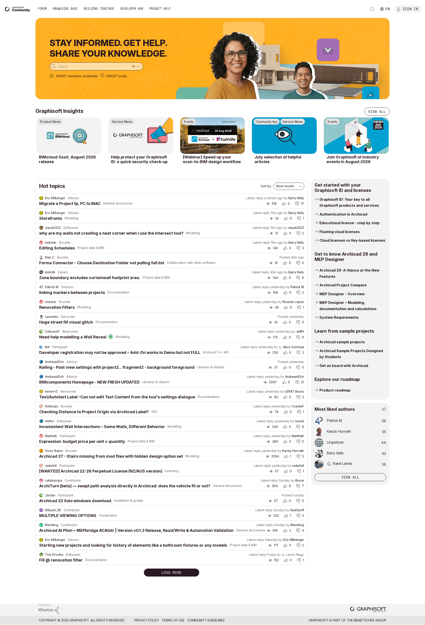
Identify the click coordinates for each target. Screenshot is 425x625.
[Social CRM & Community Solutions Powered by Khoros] (49, 608)
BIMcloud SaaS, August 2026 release (67, 159)
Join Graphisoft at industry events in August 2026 (352, 159)
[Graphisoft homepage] (368, 610)
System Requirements (339, 317)
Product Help (160, 9)
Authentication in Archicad (343, 214)
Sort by (266, 186)
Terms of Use (173, 620)
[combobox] (96, 66)
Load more (172, 572)
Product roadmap (334, 390)
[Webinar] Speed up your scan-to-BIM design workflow (212, 159)
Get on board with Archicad (343, 365)
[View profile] (41, 198)
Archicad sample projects (342, 342)
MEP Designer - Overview (342, 294)
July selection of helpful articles (278, 159)
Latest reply (254, 198)
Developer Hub (131, 9)
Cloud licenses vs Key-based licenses (352, 240)
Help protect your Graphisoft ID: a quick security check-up (139, 159)
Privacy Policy (146, 620)
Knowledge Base (65, 9)
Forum (42, 9)
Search (372, 9)
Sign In (410, 8)
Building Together (99, 9)
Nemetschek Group (370, 620)
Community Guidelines (206, 620)
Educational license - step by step (349, 223)
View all (377, 111)
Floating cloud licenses (339, 232)
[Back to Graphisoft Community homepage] (18, 8)
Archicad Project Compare (343, 285)
